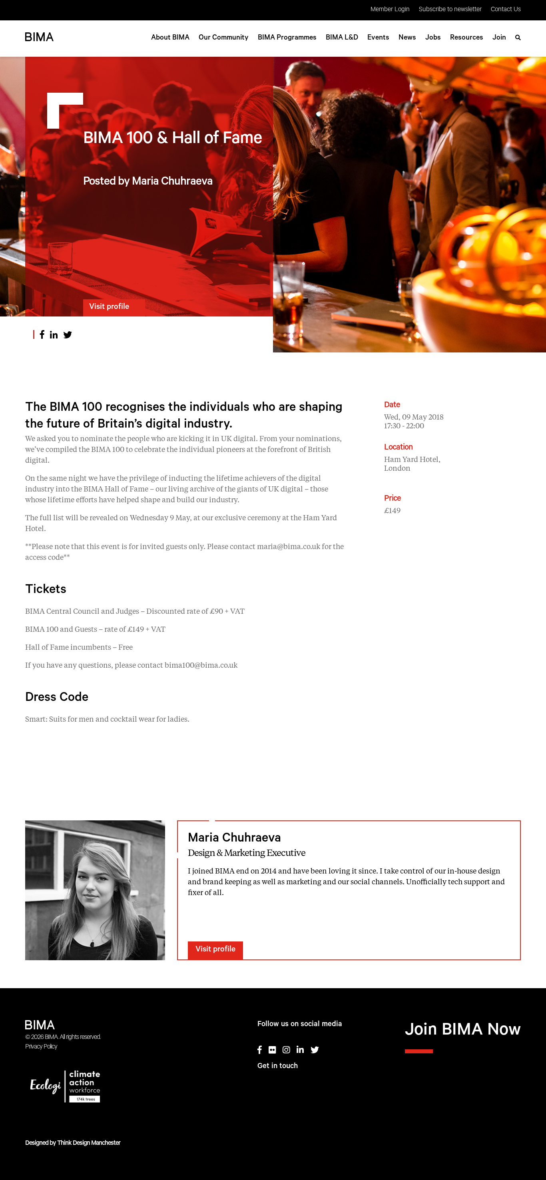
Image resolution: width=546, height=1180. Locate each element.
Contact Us (506, 10)
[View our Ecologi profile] (94, 1088)
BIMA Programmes (287, 38)
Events (378, 38)
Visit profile (109, 307)
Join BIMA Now (463, 1031)
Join (499, 38)
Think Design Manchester (88, 1143)
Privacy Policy (41, 1047)
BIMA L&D (342, 38)
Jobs (433, 38)
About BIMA (170, 38)
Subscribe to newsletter (450, 10)
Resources (466, 38)
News (407, 38)
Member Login (390, 10)
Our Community (224, 38)
